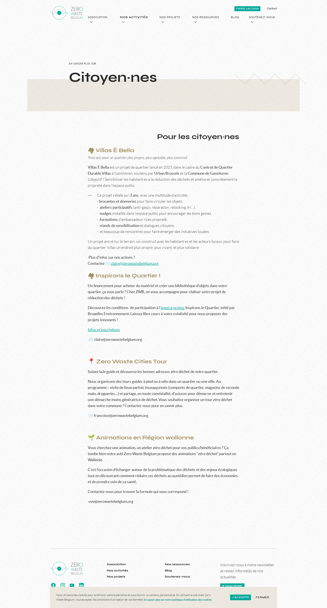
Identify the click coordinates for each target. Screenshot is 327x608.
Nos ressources (177, 564)
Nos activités (117, 570)
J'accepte (240, 597)
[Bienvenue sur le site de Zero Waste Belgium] (66, 13)
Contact (272, 8)
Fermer (262, 597)
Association (116, 564)
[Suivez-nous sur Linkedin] (81, 585)
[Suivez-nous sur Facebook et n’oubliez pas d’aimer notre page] (53, 585)
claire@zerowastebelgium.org (135, 263)
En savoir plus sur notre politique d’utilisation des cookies (178, 599)
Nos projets (116, 576)
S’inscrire (232, 586)
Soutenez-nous (177, 576)
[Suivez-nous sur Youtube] (72, 585)
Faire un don (247, 8)
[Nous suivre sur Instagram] (62, 585)
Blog (168, 570)
